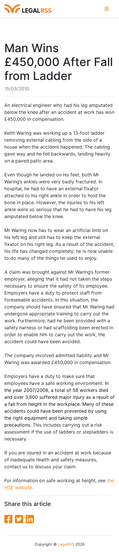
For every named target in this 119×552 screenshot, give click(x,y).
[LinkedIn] (30, 519)
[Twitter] (20, 519)
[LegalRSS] (28, 9)
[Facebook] (9, 519)
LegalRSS (66, 544)
